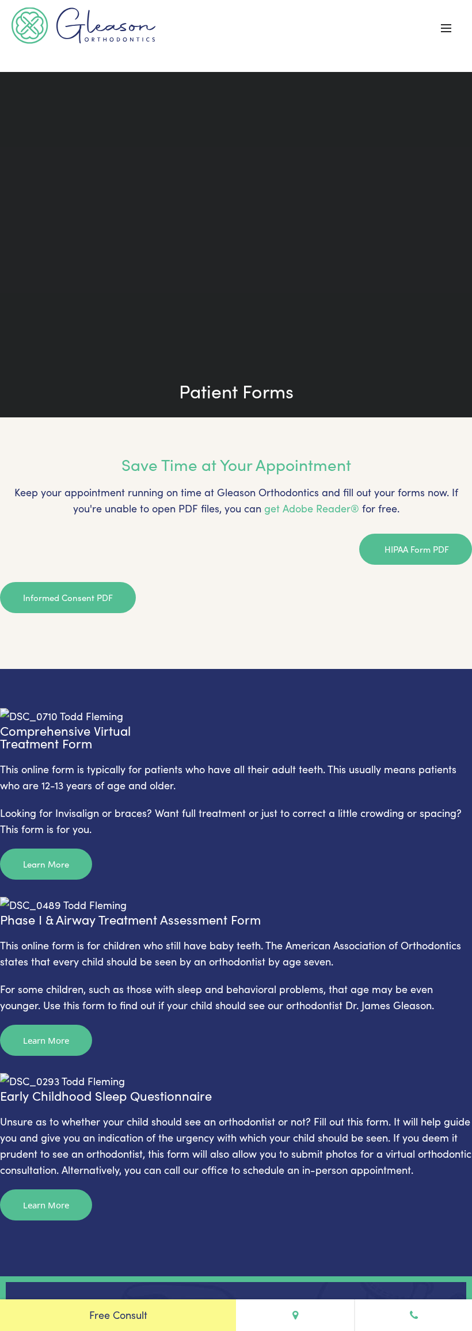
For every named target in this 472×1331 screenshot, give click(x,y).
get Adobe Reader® (311, 508)
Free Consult (118, 1315)
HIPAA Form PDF (415, 549)
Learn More (46, 864)
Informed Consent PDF (68, 597)
